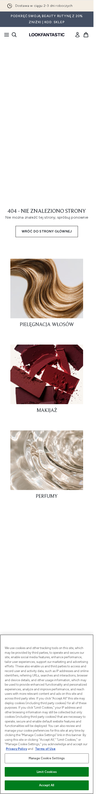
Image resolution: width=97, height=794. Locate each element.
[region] (46, 714)
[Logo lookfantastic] (47, 34)
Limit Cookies (47, 772)
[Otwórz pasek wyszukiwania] (14, 34)
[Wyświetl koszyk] (86, 34)
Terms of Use (45, 749)
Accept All (46, 785)
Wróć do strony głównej (47, 231)
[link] (77, 34)
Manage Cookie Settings (47, 758)
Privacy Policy (16, 749)
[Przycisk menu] (5, 34)
